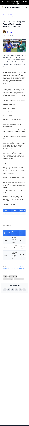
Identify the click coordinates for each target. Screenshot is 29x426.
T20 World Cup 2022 (7, 14)
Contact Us (12, 3)
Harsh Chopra (10, 32)
